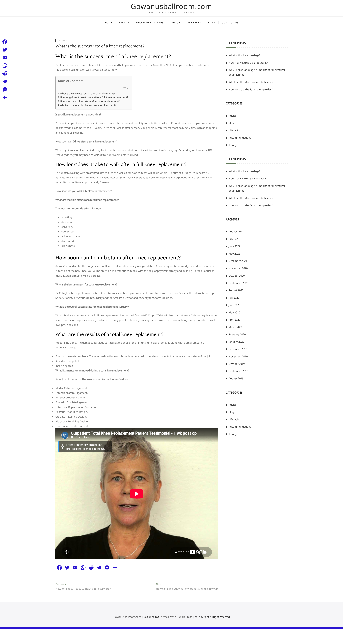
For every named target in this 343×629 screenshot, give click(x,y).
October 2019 (237, 364)
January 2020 (236, 341)
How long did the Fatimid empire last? (251, 89)
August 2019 (236, 378)
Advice (175, 22)
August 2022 (236, 231)
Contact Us (230, 22)
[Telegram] (5, 81)
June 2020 (234, 305)
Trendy (124, 22)
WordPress (185, 617)
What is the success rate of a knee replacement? (99, 45)
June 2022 (234, 246)
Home (108, 22)
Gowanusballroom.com (171, 6)
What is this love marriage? (244, 55)
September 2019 (238, 371)
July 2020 (234, 297)
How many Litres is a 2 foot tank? (248, 62)
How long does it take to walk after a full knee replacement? (94, 97)
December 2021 (238, 261)
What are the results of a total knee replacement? (88, 105)
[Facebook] (5, 42)
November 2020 (238, 268)
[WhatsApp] (5, 65)
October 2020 (237, 275)
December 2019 (238, 349)
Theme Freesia (167, 617)
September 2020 (238, 283)
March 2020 (235, 327)
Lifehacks (194, 22)
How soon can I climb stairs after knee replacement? (90, 101)
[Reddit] (5, 73)
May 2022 (234, 253)
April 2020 (234, 319)
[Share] (5, 97)
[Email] (5, 58)
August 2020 (236, 290)
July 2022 (234, 239)
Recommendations (150, 22)
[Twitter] (5, 50)
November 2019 (238, 356)
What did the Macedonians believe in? (251, 82)
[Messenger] (5, 89)
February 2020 (237, 334)
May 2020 (234, 312)
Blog (211, 22)
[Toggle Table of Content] (123, 88)
